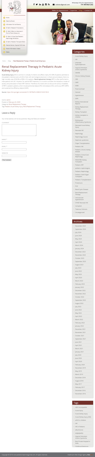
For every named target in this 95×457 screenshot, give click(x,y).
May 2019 (78, 371)
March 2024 (79, 245)
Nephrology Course (81, 137)
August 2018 (79, 381)
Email (4, 146)
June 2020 (78, 358)
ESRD (77, 86)
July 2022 (78, 306)
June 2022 (78, 310)
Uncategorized (79, 212)
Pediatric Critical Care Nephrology (82, 156)
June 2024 (78, 236)
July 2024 (78, 232)
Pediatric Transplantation (83, 180)
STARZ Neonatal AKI (81, 203)
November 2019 (80, 368)
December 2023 (80, 252)
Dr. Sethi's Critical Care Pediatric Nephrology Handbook (14, 37)
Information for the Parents (13, 24)
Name (4, 139)
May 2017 (78, 384)
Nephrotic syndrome (81, 140)
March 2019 (79, 374)
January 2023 (79, 287)
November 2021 (80, 332)
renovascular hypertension (79, 198)
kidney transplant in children (81, 116)
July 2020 (78, 355)
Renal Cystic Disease (81, 189)
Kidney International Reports (81, 103)
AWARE (77, 73)
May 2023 (78, 274)
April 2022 (78, 316)
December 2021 (80, 329)
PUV (76, 186)
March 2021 (79, 348)
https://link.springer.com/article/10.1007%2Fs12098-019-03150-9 (28, 92)
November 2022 (80, 294)
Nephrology (79, 133)
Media (7, 52)
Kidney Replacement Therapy (81, 108)
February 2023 (80, 284)
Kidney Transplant (81, 112)
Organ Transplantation (82, 143)
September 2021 (80, 339)
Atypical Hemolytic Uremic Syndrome (81, 68)
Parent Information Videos (13, 48)
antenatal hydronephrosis (80, 63)
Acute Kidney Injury (81, 56)
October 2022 (79, 297)
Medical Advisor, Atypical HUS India (15, 45)
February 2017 (80, 387)
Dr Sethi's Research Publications (14, 28)
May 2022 (78, 313)
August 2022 (79, 303)
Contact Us (88, 10)
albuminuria (79, 430)
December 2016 (80, 390)
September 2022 (80, 300)
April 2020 (78, 361)
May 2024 (78, 239)
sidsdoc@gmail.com (62, 5)
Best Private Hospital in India (82, 442)
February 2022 (80, 323)
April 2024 (78, 242)
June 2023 (78, 271)
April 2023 (78, 277)
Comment (5, 122)
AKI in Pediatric (80, 427)
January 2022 (79, 326)
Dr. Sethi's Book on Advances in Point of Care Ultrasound (14, 32)
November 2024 (80, 226)
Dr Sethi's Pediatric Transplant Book (15, 42)
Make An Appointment (60, 10)
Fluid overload (79, 89)
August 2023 (79, 265)
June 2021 (78, 342)
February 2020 (80, 365)
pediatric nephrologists (82, 168)
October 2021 (79, 336)
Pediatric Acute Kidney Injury (14, 106)
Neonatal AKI (79, 130)
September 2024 (80, 229)
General (77, 92)
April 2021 (78, 345)
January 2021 (79, 352)
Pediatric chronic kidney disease (83, 150)
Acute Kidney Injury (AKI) (83, 417)
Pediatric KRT (79, 165)
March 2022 (79, 319)
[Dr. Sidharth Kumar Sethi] (14, 14)
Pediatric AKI (79, 146)
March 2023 (79, 281)
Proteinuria (78, 183)
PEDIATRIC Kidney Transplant (81, 161)
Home (7, 17)
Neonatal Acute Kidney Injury (82, 126)
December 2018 (80, 377)
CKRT (76, 82)
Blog (80, 10)
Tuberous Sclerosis (81, 209)
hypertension (79, 95)
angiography (79, 433)
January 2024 (79, 248)
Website (5, 153)
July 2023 (78, 268)
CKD (76, 79)
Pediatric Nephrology (82, 171)
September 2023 (80, 261)
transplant (78, 206)
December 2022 (80, 290)
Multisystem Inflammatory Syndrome (83, 121)
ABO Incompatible (81, 407)
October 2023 (79, 258)
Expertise (73, 10)
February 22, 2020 (14, 102)
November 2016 (80, 394)
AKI (76, 59)
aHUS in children (80, 420)
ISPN (76, 98)
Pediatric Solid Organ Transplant (82, 175)
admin (8, 100)
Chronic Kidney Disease (82, 76)
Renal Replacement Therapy (17, 104)
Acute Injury (79, 410)
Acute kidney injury (81, 414)
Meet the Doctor (10, 21)
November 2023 (80, 255)
